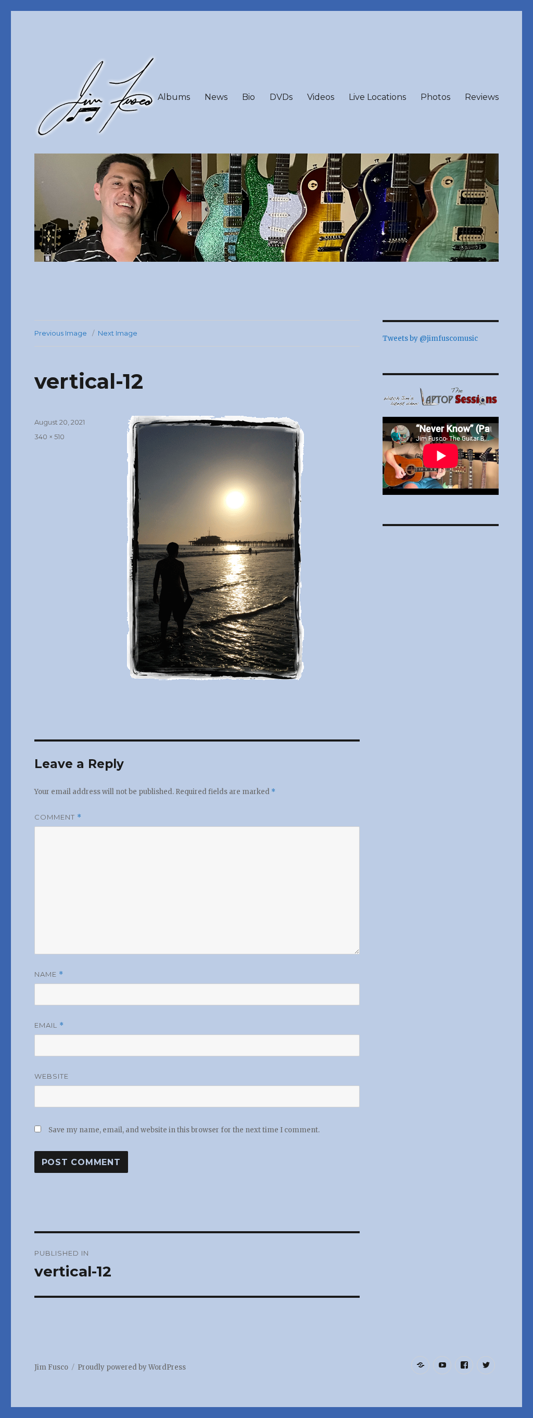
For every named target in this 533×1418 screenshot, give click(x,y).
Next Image (117, 333)
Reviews (482, 97)
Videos (320, 97)
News (216, 97)
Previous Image (60, 333)
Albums (174, 97)
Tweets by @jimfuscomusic (430, 338)
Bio (248, 97)
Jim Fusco (51, 1367)
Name (49, 974)
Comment (58, 817)
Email (49, 1025)
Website (51, 1076)
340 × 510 (49, 436)
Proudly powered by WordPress (132, 1367)
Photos (435, 97)
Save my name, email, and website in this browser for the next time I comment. (184, 1130)
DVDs (281, 97)
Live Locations (377, 97)
